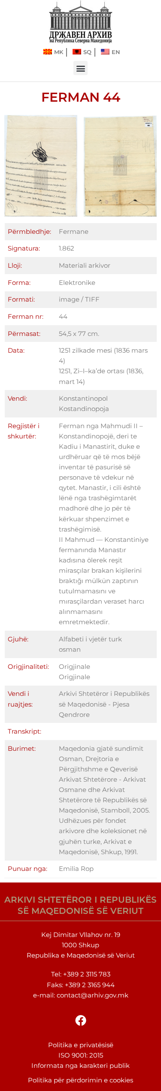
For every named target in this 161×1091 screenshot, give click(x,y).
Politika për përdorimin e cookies (80, 1080)
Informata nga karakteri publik (80, 1066)
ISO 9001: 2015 (80, 1055)
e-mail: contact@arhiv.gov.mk (80, 995)
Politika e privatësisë (80, 1045)
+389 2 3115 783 (86, 974)
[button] (80, 68)
